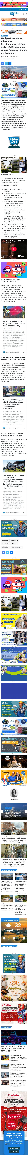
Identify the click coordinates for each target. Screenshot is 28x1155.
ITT (6, 1145)
